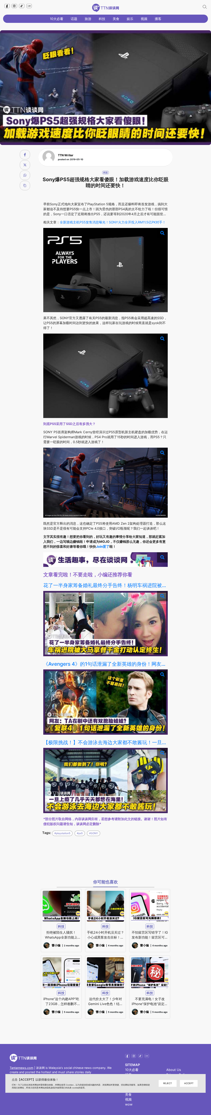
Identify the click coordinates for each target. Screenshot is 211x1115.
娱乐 (130, 19)
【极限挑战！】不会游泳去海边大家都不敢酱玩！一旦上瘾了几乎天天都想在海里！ (105, 742)
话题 (74, 19)
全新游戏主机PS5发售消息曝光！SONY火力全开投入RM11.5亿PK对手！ (113, 222)
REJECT (167, 1083)
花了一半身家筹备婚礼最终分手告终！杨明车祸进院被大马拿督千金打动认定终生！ (105, 585)
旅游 (88, 19)
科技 (102, 19)
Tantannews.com (21, 1067)
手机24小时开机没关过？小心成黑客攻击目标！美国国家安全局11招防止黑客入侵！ (105, 935)
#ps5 (80, 833)
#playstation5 (62, 833)
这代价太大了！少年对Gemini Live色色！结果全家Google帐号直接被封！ (105, 1001)
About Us (173, 1070)
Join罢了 (102, 546)
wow (128, 1104)
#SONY (93, 833)
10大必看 (56, 19)
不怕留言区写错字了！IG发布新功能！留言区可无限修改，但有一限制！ (150, 935)
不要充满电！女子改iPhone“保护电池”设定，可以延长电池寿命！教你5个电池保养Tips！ (150, 1001)
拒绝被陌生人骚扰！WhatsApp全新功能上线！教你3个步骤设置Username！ (61, 935)
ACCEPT (188, 1083)
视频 (144, 19)
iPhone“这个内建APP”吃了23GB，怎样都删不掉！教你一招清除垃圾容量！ (61, 1001)
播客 (158, 19)
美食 (116, 19)
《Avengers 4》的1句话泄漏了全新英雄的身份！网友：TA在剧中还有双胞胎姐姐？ (105, 664)
